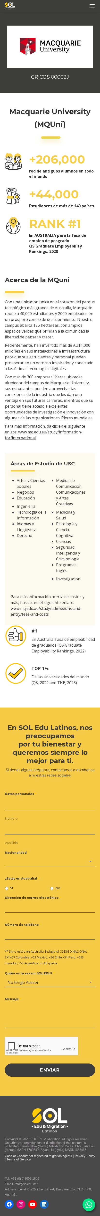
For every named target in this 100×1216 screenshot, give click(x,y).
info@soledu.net (26, 1184)
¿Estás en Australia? (22, 878)
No (57, 888)
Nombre (11, 818)
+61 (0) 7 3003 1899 (25, 1178)
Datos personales (20, 794)
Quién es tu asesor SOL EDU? (30, 973)
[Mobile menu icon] (92, 6)
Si (11, 888)
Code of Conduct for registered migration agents (39, 1156)
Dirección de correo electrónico (33, 898)
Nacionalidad (17, 852)
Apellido (11, 842)
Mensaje (13, 999)
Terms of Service (19, 1159)
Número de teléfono (23, 925)
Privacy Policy (85, 1156)
